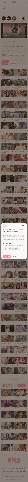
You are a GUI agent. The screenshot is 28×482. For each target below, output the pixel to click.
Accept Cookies (7, 256)
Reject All (14, 256)
